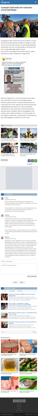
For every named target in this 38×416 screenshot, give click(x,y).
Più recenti (12, 291)
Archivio (20, 291)
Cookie (35, 414)
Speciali (19, 406)
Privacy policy (29, 414)
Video (19, 408)
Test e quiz (19, 410)
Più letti (4, 291)
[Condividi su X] (32, 160)
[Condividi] (35, 160)
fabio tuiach (4, 160)
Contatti (19, 404)
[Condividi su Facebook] (29, 160)
